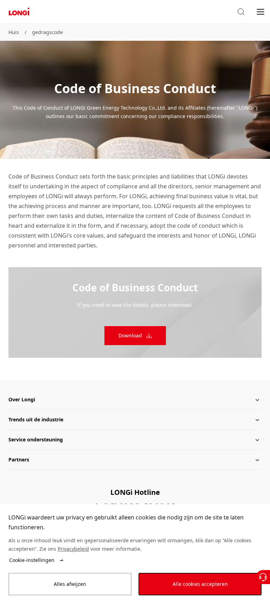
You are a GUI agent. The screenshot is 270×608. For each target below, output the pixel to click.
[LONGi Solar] (19, 11)
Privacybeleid (73, 548)
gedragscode (47, 32)
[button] (241, 12)
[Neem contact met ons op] (263, 577)
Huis (13, 32)
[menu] (260, 11)
